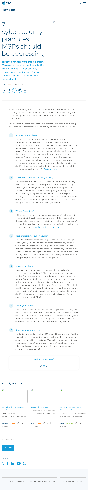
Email (20, 92)
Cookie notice (43, 481)
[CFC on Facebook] (9, 463)
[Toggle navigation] (84, 3)
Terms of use (8, 481)
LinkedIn (4, 92)
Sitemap (52, 481)
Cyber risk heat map (39, 407)
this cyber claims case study (46, 227)
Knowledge (8, 9)
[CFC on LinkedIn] (14, 463)
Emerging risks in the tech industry (13, 408)
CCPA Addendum (31, 481)
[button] (80, 3)
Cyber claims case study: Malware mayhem (70, 408)
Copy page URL (25, 92)
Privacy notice (19, 481)
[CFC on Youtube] (20, 463)
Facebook (9, 92)
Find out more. (51, 169)
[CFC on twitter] (4, 463)
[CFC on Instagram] (25, 463)
